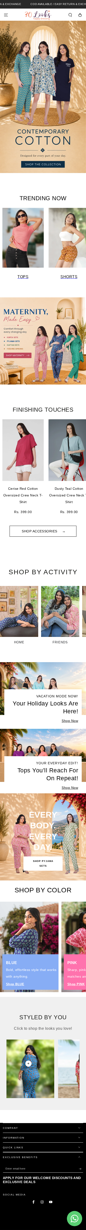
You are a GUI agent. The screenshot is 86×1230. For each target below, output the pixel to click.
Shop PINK (76, 984)
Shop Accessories (40, 531)
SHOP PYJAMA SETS (43, 863)
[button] (70, 15)
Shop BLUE (15, 984)
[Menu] (6, 15)
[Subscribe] (81, 1169)
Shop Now (70, 721)
